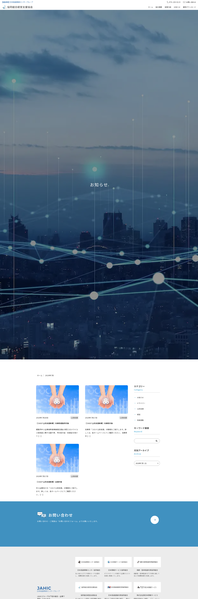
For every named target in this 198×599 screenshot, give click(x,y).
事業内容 (168, 7)
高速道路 (140, 420)
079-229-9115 (175, 2)
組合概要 (159, 7)
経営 (138, 414)
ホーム (150, 7)
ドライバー (141, 403)
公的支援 (140, 409)
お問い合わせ (191, 2)
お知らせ (177, 7)
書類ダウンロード (189, 7)
